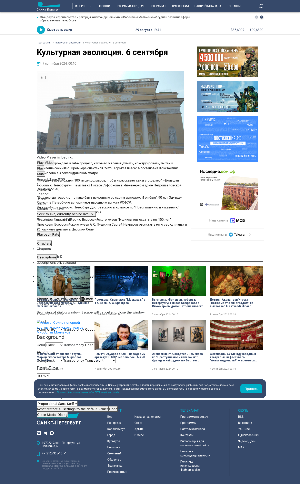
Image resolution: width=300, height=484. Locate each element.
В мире (139, 435)
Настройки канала (207, 6)
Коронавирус (116, 429)
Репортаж (114, 422)
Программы (158, 6)
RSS (241, 416)
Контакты (234, 6)
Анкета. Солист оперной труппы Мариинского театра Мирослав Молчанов (59, 357)
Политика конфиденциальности (195, 453)
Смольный (114, 453)
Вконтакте (245, 422)
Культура (113, 441)
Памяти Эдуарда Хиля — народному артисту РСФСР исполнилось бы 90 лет (119, 357)
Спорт (138, 422)
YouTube (244, 429)
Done (113, 409)
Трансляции (180, 6)
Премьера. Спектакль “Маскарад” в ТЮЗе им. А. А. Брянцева (119, 301)
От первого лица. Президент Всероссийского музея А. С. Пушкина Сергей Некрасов (63, 303)
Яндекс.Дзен (247, 441)
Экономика (114, 465)
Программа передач (130, 6)
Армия (138, 429)
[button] (261, 17)
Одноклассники (248, 435)
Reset (72, 409)
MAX (241, 447)
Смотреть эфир (59, 30)
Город (111, 435)
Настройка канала (192, 429)
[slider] (110, 199)
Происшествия (117, 471)
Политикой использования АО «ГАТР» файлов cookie (88, 392)
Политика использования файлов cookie (190, 465)
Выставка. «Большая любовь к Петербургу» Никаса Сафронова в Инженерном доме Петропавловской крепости (178, 303)
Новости (104, 6)
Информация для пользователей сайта (194, 443)
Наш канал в (219, 221)
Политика (113, 447)
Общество (114, 459)
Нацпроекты (82, 6)
